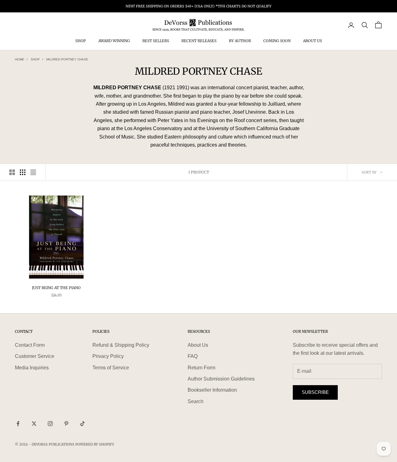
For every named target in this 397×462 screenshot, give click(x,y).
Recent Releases (198, 41)
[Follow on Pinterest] (66, 423)
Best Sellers (155, 41)
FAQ (193, 356)
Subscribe (315, 392)
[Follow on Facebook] (18, 423)
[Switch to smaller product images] (22, 172)
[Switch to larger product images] (12, 172)
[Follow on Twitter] (34, 423)
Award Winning (114, 41)
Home (19, 59)
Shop (80, 41)
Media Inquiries (32, 367)
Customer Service (34, 356)
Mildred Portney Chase (67, 59)
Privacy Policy (108, 356)
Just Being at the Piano (56, 287)
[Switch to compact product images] (33, 172)
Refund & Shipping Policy (120, 345)
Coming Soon (277, 41)
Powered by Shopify (94, 444)
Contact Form (30, 345)
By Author (240, 41)
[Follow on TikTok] (82, 423)
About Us (312, 41)
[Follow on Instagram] (50, 423)
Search (195, 401)
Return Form (201, 367)
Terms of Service (110, 367)
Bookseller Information (212, 390)
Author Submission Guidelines (221, 378)
